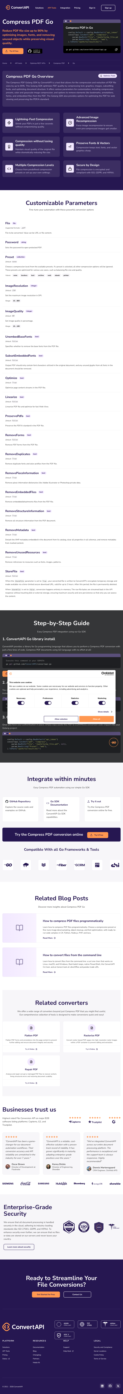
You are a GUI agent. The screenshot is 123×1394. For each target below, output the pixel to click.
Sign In (92, 8)
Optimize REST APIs (37, 63)
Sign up (108, 8)
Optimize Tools (109, 76)
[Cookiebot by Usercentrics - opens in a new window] (103, 674)
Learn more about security (19, 1247)
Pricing (77, 8)
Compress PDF (59, 63)
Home (4, 63)
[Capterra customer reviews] (75, 1123)
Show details (103, 712)
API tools (18, 63)
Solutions (39, 8)
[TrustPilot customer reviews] (95, 1123)
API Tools (52, 8)
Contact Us (77, 1294)
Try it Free (13, 51)
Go (74, 63)
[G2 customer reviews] (115, 1123)
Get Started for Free (46, 1294)
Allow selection (61, 719)
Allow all (96, 719)
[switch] (48, 703)
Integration (65, 8)
